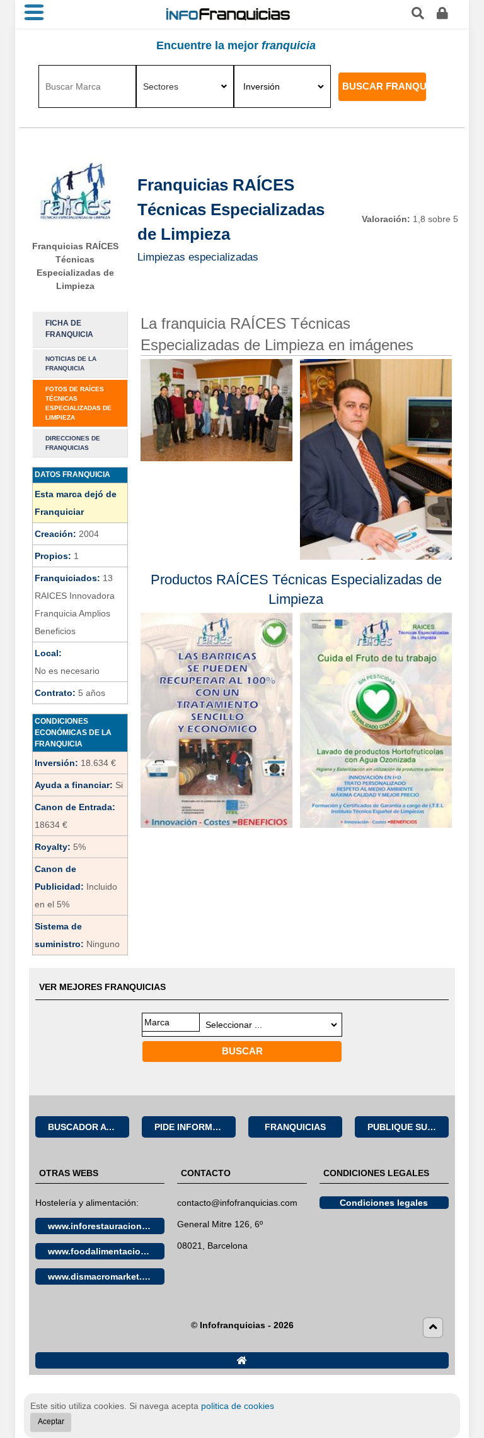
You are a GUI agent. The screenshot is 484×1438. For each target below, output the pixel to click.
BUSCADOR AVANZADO (88, 1127)
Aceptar (51, 1421)
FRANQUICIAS (295, 1127)
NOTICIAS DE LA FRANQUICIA (70, 363)
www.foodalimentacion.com (106, 1251)
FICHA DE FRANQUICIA (69, 329)
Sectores (160, 86)
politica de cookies (237, 1406)
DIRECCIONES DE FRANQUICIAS (72, 443)
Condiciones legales (384, 1203)
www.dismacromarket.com (104, 1276)
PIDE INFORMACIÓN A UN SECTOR (195, 1127)
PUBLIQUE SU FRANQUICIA (408, 1127)
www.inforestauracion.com (105, 1226)
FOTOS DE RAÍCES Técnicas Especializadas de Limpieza (78, 403)
